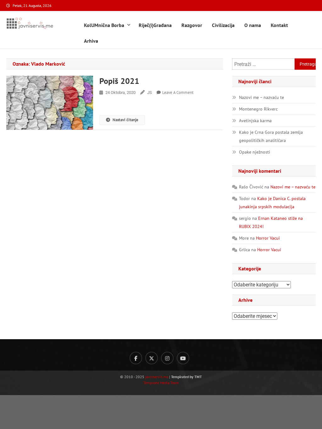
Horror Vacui (268, 238)
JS (149, 92)
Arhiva (91, 41)
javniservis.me (156, 376)
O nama (252, 25)
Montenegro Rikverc (258, 109)
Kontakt (279, 25)
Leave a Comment (177, 92)
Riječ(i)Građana (155, 25)
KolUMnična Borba (104, 25)
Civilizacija (223, 25)
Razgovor (191, 25)
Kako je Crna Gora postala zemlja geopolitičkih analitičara (271, 136)
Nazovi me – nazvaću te (261, 97)
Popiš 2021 (119, 81)
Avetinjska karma (255, 120)
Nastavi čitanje (125, 119)
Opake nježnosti (254, 152)
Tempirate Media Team (161, 382)
